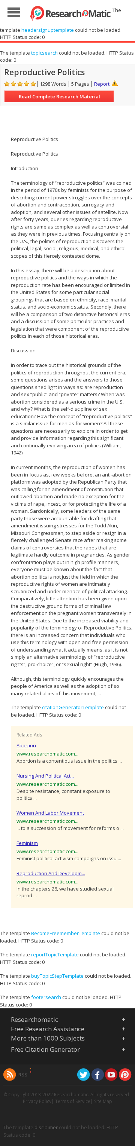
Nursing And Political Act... (45, 775)
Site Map (103, 1101)
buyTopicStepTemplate (57, 975)
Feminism (27, 843)
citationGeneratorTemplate (73, 707)
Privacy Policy (37, 1101)
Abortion (26, 745)
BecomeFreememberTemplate (65, 933)
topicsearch (44, 52)
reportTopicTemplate (55, 954)
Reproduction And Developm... (50, 873)
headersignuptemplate (47, 30)
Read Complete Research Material (59, 96)
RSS (22, 1074)
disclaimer (46, 1127)
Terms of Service (72, 1101)
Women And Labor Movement (50, 812)
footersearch (46, 997)
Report (102, 83)
